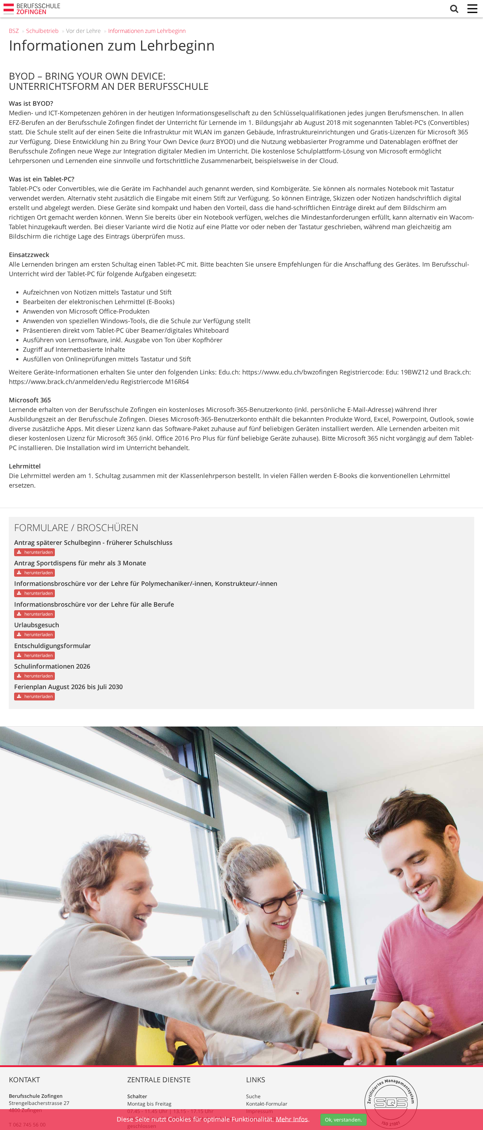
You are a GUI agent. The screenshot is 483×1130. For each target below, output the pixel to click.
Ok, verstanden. (343, 1119)
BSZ (14, 31)
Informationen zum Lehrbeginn (147, 31)
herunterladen (38, 552)
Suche (253, 1096)
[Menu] (472, 9)
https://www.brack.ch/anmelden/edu (64, 381)
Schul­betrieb (42, 31)
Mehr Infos (292, 1118)
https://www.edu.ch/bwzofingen (290, 372)
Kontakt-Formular (266, 1103)
